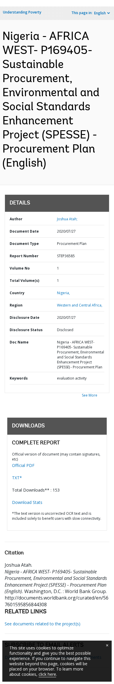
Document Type (24, 243)
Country (17, 292)
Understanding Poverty (22, 12)
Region (16, 305)
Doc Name (19, 342)
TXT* (17, 477)
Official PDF (23, 465)
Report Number (24, 255)
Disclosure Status (26, 329)
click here (47, 674)
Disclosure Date (24, 317)
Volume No (20, 268)
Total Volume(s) (24, 280)
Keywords (19, 378)
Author (16, 218)
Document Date (24, 231)
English (100, 13)
